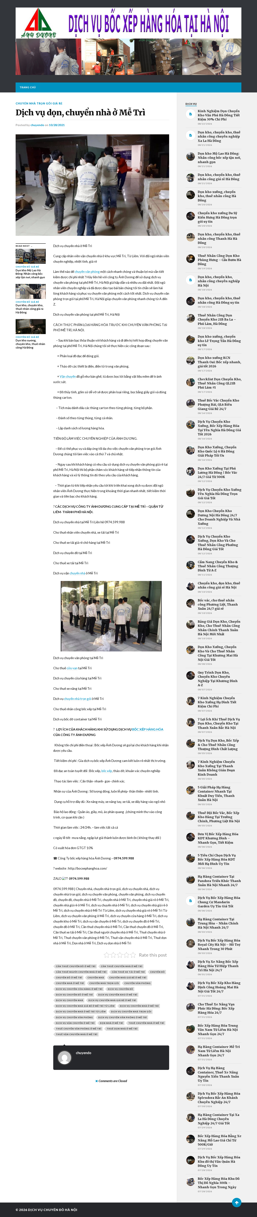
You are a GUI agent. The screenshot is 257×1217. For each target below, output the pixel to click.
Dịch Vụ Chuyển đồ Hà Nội (52, 1210)
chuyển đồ (157, 972)
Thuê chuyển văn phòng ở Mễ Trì (78, 1028)
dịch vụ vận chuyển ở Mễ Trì (75, 1023)
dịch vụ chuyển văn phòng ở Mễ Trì (122, 1017)
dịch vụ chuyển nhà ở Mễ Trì (139, 1006)
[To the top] (236, 1202)
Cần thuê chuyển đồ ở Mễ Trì (76, 966)
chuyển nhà (77, 573)
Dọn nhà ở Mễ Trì (111, 1023)
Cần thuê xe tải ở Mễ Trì (128, 972)
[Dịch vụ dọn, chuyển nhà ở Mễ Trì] (92, 185)
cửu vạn (72, 668)
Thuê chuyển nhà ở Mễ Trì (146, 1023)
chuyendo (37, 125)
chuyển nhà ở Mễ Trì (70, 983)
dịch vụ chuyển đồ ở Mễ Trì (74, 994)
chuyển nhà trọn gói (77, 699)
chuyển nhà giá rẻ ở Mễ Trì (127, 977)
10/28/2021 (57, 125)
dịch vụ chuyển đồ (120, 989)
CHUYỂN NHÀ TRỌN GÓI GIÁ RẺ (39, 103)
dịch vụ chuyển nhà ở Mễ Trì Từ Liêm (81, 1011)
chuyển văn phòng (87, 272)
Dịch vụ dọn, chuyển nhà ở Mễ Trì (80, 112)
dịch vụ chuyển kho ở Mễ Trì (117, 994)
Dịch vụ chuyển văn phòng (74, 1017)
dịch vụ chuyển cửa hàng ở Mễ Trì (79, 989)
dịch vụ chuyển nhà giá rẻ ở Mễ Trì (112, 1000)
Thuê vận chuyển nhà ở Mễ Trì (76, 1034)
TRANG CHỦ (28, 87)
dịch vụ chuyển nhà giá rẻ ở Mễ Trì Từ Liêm (85, 1006)
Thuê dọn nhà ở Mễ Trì (122, 1028)
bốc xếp (106, 771)
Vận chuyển (68, 376)
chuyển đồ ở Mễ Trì (69, 977)
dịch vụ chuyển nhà (69, 1000)
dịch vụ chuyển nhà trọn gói (131, 1011)
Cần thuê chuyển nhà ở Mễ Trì (121, 966)
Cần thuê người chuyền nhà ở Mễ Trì (81, 972)
